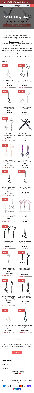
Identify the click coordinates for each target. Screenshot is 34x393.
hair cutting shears (14, 42)
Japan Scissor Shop (10, 380)
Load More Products (17, 339)
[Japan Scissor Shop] (17, 5)
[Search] (28, 5)
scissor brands (14, 52)
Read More (17, 352)
